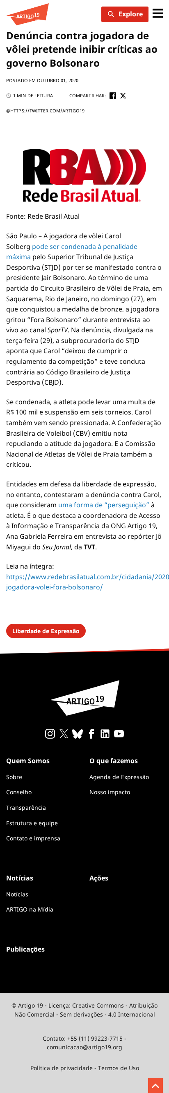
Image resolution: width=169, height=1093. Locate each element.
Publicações (25, 949)
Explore (131, 13)
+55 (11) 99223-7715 (95, 1038)
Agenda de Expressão (119, 777)
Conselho (19, 792)
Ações (98, 878)
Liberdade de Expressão (46, 631)
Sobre (14, 777)
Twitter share (123, 95)
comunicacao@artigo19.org (84, 1047)
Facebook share (113, 95)
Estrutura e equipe (32, 823)
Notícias (17, 894)
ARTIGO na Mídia (29, 909)
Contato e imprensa (33, 838)
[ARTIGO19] (27, 14)
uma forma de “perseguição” (103, 504)
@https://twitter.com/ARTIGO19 (45, 111)
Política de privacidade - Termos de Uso (84, 1068)
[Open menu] (158, 14)
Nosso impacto (109, 792)
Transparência (26, 807)
